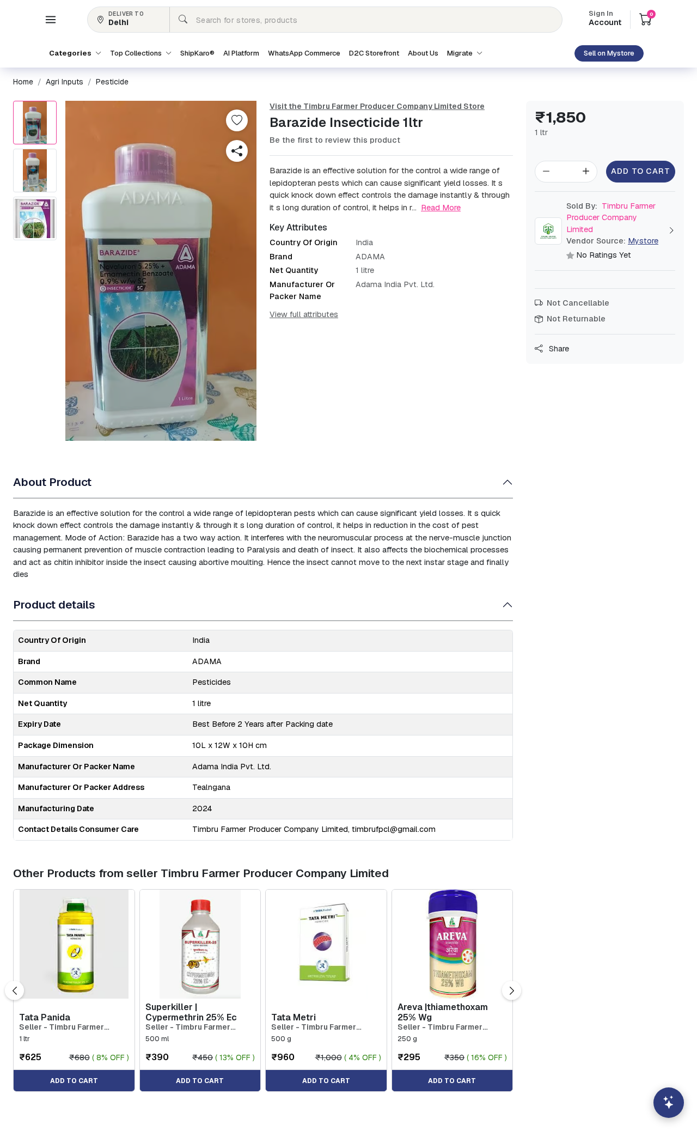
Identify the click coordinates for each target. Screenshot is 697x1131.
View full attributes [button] (304, 314)
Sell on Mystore (609, 53)
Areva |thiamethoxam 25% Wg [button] (443, 1012)
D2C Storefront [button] (374, 53)
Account (605, 19)
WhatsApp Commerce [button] (304, 53)
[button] (51, 20)
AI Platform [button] (241, 53)
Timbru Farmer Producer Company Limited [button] (611, 217)
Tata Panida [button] (44, 1017)
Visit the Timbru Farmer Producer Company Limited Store (377, 106)
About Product (52, 482)
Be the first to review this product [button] (335, 140)
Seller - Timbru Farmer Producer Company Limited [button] (70, 1027)
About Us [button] (423, 53)
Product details (54, 604)
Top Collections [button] (136, 53)
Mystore (643, 241)
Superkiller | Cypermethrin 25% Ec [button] (191, 1012)
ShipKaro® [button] (197, 53)
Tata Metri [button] (293, 1017)
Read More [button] (441, 207)
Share (558, 349)
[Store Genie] (668, 1102)
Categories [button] (71, 53)
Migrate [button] (460, 53)
